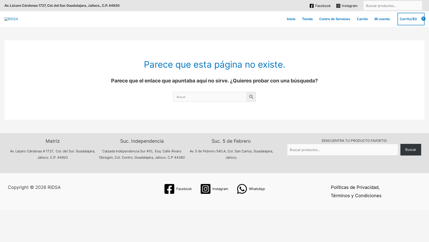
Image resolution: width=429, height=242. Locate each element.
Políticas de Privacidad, (355, 187)
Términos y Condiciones (356, 195)
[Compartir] (46, 214)
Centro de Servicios (334, 19)
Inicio (291, 19)
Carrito (362, 19)
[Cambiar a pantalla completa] (28, 214)
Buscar (410, 149)
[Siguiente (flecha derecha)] (28, 220)
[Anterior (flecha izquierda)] (9, 220)
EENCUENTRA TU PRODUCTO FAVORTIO (354, 140)
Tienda (307, 19)
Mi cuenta (382, 19)
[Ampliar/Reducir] (9, 214)
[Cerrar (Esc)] (65, 214)
